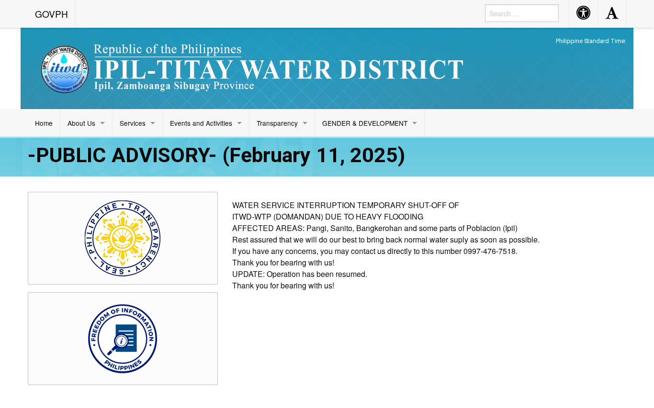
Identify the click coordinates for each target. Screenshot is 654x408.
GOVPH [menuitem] (51, 13)
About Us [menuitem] (81, 123)
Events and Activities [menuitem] (201, 123)
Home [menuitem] (44, 123)
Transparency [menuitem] (277, 123)
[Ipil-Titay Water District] (250, 68)
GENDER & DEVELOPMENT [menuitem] (364, 123)
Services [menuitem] (133, 123)
